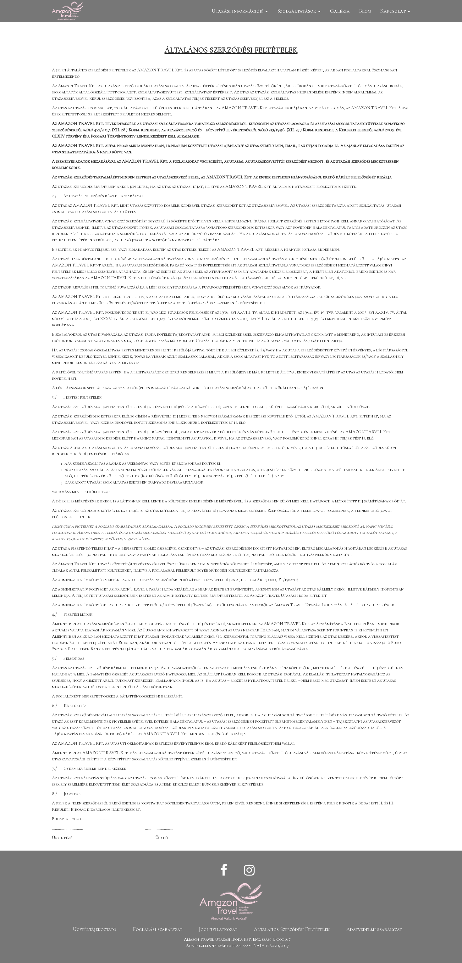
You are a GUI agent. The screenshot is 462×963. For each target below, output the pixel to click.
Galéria (340, 11)
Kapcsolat (393, 11)
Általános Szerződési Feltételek (292, 929)
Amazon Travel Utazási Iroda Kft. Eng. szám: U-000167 (237, 939)
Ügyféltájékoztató (94, 929)
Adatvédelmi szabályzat (374, 929)
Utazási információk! (238, 11)
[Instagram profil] (249, 870)
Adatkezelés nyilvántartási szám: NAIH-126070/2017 (237, 945)
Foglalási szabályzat (157, 929)
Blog (365, 11)
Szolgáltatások (297, 11)
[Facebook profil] (223, 870)
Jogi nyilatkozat (218, 929)
